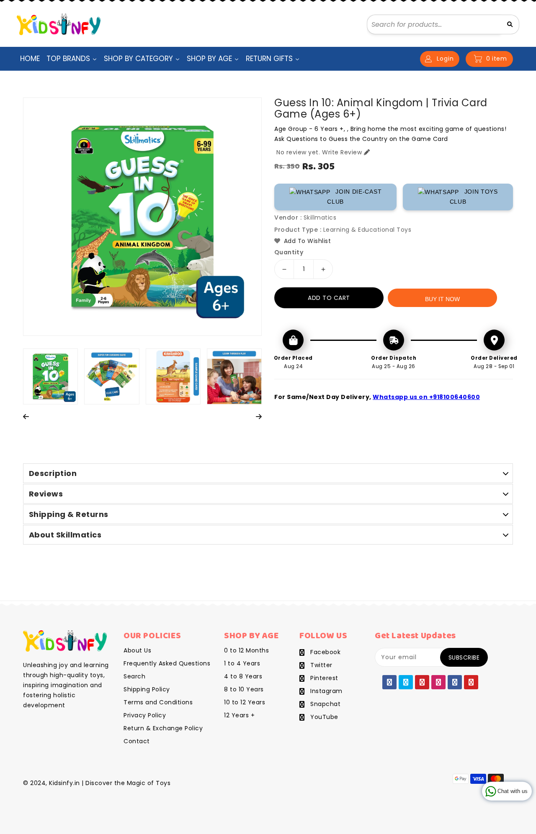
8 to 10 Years (244, 689)
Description (53, 473)
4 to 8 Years (243, 676)
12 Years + (239, 715)
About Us (137, 650)
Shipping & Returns (68, 514)
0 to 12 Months (246, 650)
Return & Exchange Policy (163, 728)
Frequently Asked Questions (167, 663)
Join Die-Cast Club (354, 196)
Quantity (288, 252)
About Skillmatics (65, 535)
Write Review (342, 152)
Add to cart (329, 298)
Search (134, 676)
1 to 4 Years (242, 663)
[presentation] (26, 417)
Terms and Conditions (158, 702)
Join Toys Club (474, 196)
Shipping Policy (147, 689)
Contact (137, 741)
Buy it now (442, 299)
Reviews (46, 494)
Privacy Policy (145, 715)
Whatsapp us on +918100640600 (426, 397)
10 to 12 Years (244, 702)
